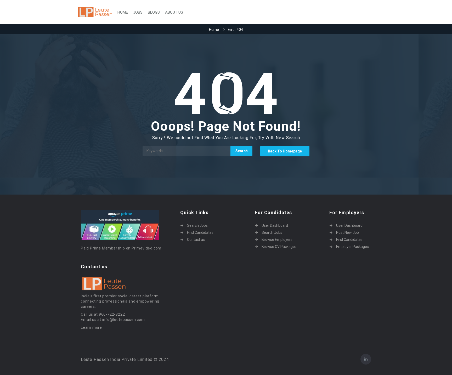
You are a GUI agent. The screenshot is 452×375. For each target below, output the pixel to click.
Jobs (138, 12)
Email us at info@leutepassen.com (113, 319)
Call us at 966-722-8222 (103, 314)
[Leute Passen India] (95, 12)
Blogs (154, 12)
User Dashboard (275, 225)
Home (122, 12)
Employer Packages (352, 247)
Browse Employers (277, 239)
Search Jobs (197, 225)
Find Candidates (200, 232)
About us (174, 12)
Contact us (196, 239)
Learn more (91, 327)
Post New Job (347, 232)
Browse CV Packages (279, 247)
